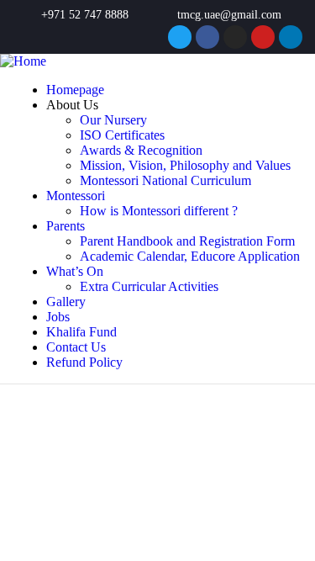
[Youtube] (263, 37)
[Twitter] (180, 37)
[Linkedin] (290, 37)
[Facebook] (207, 37)
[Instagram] (235, 37)
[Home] (23, 61)
